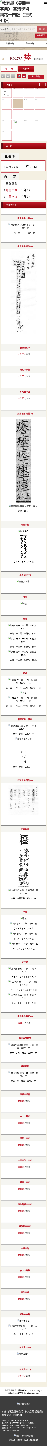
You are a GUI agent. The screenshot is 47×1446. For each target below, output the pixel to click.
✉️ (24, 76)
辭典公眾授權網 (33, 1411)
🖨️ (19, 76)
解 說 (9, 69)
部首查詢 (10, 43)
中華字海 (12, 196)
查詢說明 (41, 35)
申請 (28, 354)
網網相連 (17, 1415)
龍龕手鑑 (12, 190)
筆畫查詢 (30, 43)
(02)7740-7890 (15, 1428)
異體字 (26, 69)
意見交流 (6, 1415)
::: (1, 59)
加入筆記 (36, 76)
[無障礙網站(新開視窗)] (23, 1435)
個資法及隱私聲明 (13, 1411)
